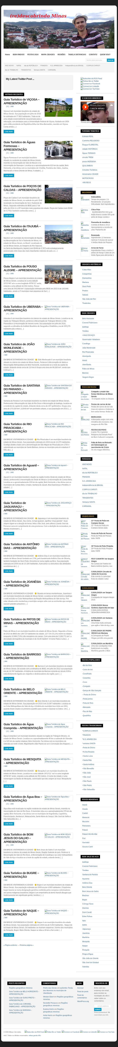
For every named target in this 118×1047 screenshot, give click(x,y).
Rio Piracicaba (88, 352)
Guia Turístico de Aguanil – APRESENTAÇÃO (21, 467)
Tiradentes (86, 303)
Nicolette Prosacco (50, 1003)
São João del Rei (89, 299)
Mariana (85, 282)
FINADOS (43, 65)
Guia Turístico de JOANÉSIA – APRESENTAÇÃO (22, 583)
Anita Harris (47, 1015)
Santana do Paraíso (90, 875)
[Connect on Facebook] (90, 83)
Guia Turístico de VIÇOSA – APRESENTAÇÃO (21, 101)
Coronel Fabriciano (89, 323)
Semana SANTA (39, 70)
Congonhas (87, 274)
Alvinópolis (86, 356)
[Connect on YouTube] (90, 89)
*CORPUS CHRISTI (90, 731)
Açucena (85, 879)
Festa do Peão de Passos (101, 533)
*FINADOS (86, 735)
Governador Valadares (91, 339)
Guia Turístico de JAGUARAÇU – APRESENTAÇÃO (15, 506)
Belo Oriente (87, 887)
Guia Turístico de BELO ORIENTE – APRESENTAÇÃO (23, 691)
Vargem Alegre (88, 377)
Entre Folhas (87, 916)
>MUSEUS (86, 183)
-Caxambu (86, 678)
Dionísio (85, 908)
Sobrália (85, 967)
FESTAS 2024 (32, 55)
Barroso (85, 373)
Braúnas (85, 896)
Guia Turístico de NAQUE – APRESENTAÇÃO (21, 912)
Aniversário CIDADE (90, 174)
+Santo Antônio (88, 764)
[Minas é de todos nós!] (59, 48)
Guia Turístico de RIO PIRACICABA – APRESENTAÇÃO (18, 427)
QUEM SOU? (105, 55)
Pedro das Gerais (50, 988)
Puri (83, 838)
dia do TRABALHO (11, 70)
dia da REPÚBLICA (31, 65)
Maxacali (85, 817)
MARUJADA (96, 417)
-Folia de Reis (87, 703)
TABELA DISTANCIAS (77, 55)
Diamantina (86, 278)
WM (12, 106)
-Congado (86, 686)
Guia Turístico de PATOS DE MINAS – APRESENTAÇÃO (22, 621)
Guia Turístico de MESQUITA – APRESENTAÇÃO (22, 761)
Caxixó (85, 813)
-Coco (84, 682)
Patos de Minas (88, 369)
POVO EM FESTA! (89, 387)
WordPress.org (83, 1001)
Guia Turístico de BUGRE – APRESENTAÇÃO (21, 874)
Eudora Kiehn (48, 1009)
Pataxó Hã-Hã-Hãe (89, 834)
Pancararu (86, 826)
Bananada (95, 235)
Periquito (85, 950)
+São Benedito (88, 769)
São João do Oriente (90, 958)
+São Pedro (87, 785)
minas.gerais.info (35, 1035)
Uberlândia (86, 365)
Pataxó (85, 830)
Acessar (80, 988)
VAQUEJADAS (88, 516)
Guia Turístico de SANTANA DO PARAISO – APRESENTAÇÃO (22, 389)
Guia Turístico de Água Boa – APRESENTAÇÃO (23, 798)
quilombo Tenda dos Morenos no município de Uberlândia (58, 990)
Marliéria (85, 937)
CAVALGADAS (88, 588)
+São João (86, 773)
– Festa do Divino (89, 695)
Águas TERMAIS (88, 153)
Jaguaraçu (86, 929)
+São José (86, 777)
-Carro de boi (87, 670)
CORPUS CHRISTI (93, 65)
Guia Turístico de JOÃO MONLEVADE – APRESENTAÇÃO (19, 348)
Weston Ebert (48, 997)
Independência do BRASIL (74, 65)
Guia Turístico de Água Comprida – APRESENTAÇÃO (23, 726)
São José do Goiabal (90, 963)
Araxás (85, 809)
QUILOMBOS (87, 166)
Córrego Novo (87, 904)
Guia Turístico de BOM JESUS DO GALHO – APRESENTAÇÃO (18, 838)
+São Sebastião (88, 790)
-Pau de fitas (87, 711)
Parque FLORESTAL (90, 145)
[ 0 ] (7, 106)
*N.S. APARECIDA (89, 739)
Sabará (85, 295)
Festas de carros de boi (101, 404)
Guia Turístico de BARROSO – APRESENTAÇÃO (22, 656)
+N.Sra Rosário (88, 752)
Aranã (84, 805)
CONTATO (93, 55)
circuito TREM (87, 157)
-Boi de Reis (87, 665)
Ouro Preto (86, 286)
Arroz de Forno (97, 248)
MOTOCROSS (88, 178)
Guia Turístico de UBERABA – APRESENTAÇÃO (23, 308)
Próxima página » (27, 945)
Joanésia (86, 933)
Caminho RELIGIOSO (90, 141)
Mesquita (86, 942)
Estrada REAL (87, 136)
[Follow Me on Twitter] (90, 81)
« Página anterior (10, 945)
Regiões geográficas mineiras (21, 988)
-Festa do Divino (88, 748)
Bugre (84, 900)
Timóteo (85, 331)
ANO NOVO (9, 65)
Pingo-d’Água (87, 954)
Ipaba (84, 925)
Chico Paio (95, 210)
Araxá (84, 360)
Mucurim (85, 822)
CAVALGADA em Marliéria (102, 644)
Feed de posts (82, 992)
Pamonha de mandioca (100, 222)
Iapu (84, 921)
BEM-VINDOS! (18, 55)
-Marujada (86, 707)
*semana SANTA (88, 743)
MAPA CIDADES (48, 55)
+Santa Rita (87, 760)
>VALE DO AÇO (88, 335)
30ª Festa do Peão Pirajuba (102, 546)
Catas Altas (86, 270)
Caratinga (86, 344)
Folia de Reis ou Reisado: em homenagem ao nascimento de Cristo (101, 445)
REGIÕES (61, 55)
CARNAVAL (52, 70)
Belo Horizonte (88, 319)
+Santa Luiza (87, 756)
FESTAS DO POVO (98, 430)
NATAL (19, 65)
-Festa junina (87, 699)
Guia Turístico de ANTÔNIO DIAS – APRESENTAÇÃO (21, 546)
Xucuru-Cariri (87, 847)
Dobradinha (96, 197)
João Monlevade (88, 348)
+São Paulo (87, 781)
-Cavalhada (87, 674)
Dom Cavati (87, 912)
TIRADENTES (26, 70)
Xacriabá (85, 843)
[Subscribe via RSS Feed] (91, 78)
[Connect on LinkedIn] (90, 86)
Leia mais (9, 132)
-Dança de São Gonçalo (91, 690)
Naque (85, 946)
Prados (85, 291)
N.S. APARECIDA (56, 65)
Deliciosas (87, 192)
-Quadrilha (86, 716)
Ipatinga (85, 327)
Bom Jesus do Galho (90, 891)
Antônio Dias (87, 883)
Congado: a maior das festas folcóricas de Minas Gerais (102, 394)
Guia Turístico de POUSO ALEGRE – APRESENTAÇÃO (22, 268)
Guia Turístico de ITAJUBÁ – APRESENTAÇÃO (22, 228)
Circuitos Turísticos (89, 170)
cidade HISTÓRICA (89, 149)
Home (7, 55)
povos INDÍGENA (89, 162)
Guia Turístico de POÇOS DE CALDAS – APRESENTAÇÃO (22, 188)
